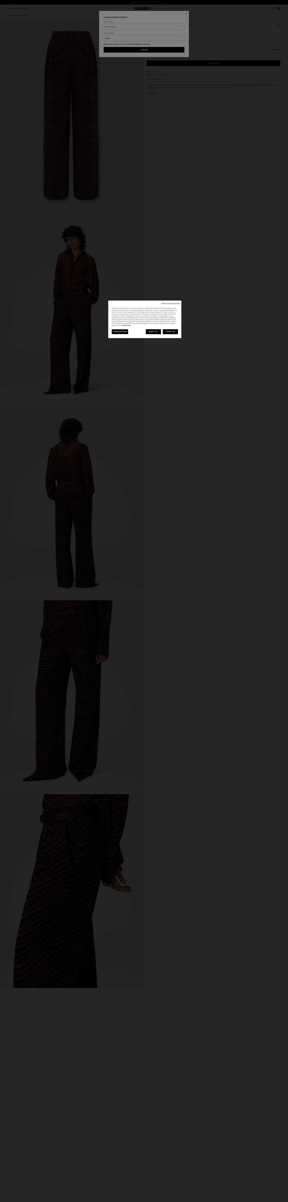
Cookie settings (120, 332)
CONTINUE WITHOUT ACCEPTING (170, 303)
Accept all (170, 332)
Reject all (153, 332)
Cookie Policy (126, 325)
